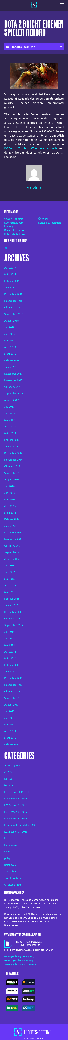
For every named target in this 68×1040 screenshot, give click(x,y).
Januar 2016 (11, 525)
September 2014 (13, 625)
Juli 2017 (9, 406)
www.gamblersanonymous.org (21, 963)
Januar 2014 (11, 671)
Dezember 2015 (13, 532)
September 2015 (13, 552)
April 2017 (10, 426)
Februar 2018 (11, 360)
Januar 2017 (11, 446)
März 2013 (10, 737)
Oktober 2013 (12, 691)
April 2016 (10, 506)
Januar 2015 (11, 605)
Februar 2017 (11, 439)
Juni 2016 (9, 492)
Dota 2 (8, 778)
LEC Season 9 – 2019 (16, 831)
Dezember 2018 (13, 294)
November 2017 (13, 380)
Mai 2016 (9, 499)
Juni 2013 (9, 717)
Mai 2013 (9, 724)
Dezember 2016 (13, 453)
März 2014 (10, 658)
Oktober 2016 (12, 466)
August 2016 (11, 479)
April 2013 (10, 731)
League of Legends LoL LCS (19, 825)
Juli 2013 (9, 711)
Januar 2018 (11, 367)
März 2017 (10, 433)
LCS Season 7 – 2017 (15, 811)
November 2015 (13, 539)
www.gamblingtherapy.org (19, 956)
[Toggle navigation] (63, 5)
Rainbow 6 (10, 864)
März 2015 (10, 592)
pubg (7, 858)
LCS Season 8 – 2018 (15, 818)
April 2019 (10, 267)
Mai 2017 (9, 419)
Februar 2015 (11, 598)
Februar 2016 (11, 519)
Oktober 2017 (12, 386)
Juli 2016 (9, 486)
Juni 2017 (9, 413)
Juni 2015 (9, 572)
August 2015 (11, 559)
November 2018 (13, 300)
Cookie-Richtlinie (13, 218)
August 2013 (11, 704)
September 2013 (13, 698)
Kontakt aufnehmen (49, 222)
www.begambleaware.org (18, 960)
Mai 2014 (9, 645)
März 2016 (10, 512)
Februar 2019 (11, 280)
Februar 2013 (11, 744)
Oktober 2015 (12, 545)
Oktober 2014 (12, 618)
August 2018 (11, 320)
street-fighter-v (12, 878)
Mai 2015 (9, 578)
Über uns (43, 218)
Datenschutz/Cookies (16, 233)
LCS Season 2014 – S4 (16, 791)
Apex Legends (12, 765)
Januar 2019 (11, 287)
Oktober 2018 (12, 307)
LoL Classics (10, 844)
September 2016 (13, 472)
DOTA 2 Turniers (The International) (30, 148)
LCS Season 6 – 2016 (15, 805)
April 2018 (10, 347)
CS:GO (8, 772)
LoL (6, 838)
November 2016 (13, 459)
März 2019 (10, 274)
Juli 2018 (9, 327)
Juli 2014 (9, 631)
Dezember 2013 (13, 678)
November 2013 (13, 684)
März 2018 (10, 353)
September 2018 (13, 314)
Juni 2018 (9, 333)
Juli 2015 (9, 565)
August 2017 (11, 400)
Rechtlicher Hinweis (15, 230)
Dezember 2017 (13, 373)
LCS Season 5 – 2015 (15, 798)
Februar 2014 (11, 664)
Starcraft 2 (10, 871)
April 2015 (10, 585)
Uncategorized (12, 884)
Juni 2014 (9, 638)
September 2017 (13, 393)
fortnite (8, 785)
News (7, 851)
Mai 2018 (9, 340)
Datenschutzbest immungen (13, 224)
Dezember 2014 (13, 611)
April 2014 (10, 651)
